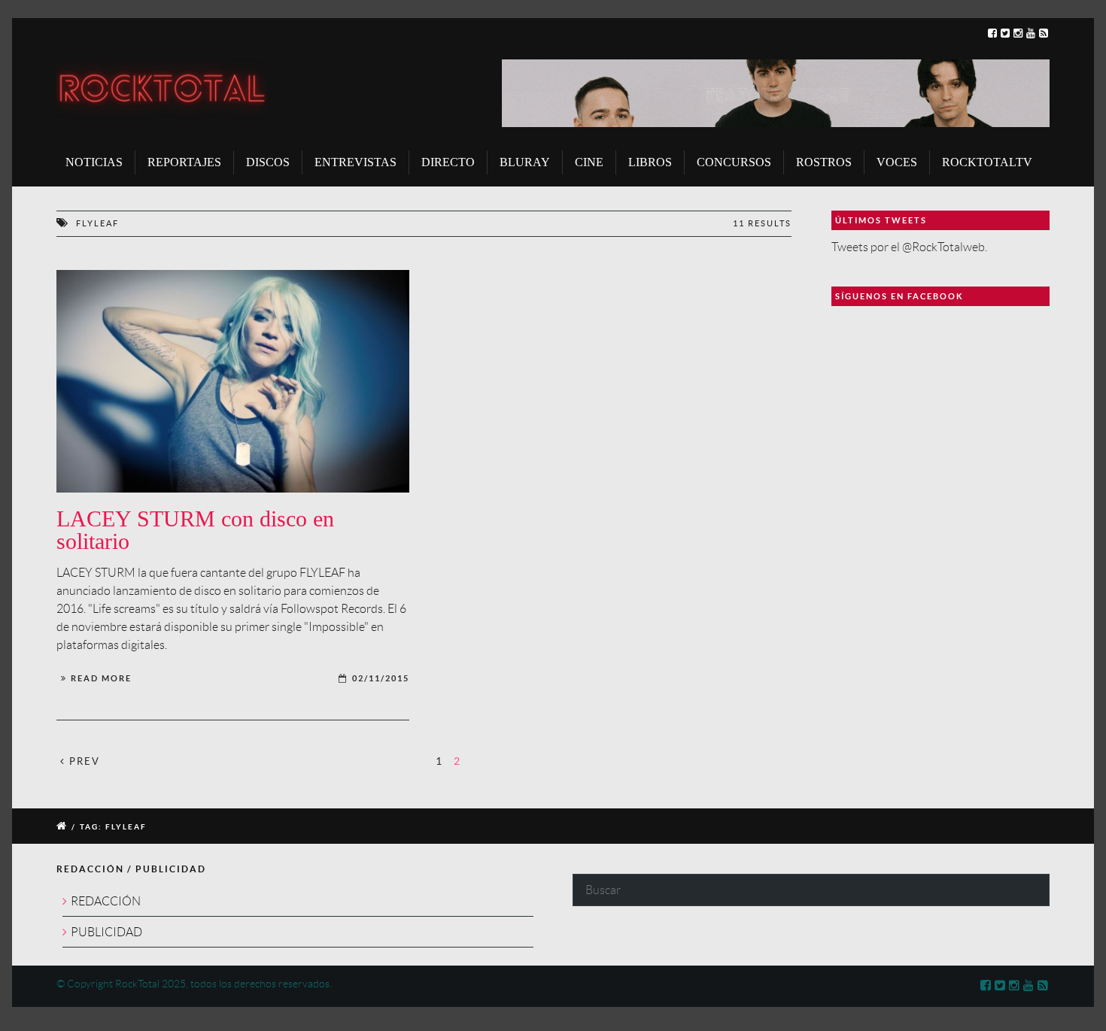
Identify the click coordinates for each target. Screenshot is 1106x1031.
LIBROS (650, 162)
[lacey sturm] (232, 381)
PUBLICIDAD (106, 932)
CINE (589, 162)
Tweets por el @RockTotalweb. (909, 247)
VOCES (897, 162)
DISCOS (268, 162)
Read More (101, 678)
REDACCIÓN (106, 901)
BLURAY (525, 162)
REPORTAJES (184, 162)
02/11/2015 (380, 678)
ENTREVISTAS (355, 162)
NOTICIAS (94, 162)
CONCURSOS (734, 162)
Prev (82, 761)
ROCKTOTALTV (987, 162)
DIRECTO (448, 162)
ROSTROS (824, 162)
